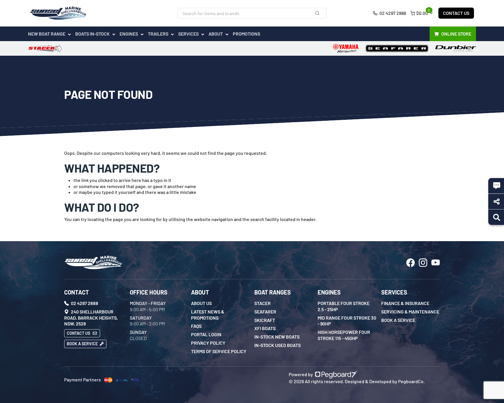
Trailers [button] (158, 33)
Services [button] (188, 33)
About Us (201, 303)
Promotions (246, 33)
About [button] (216, 33)
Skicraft (264, 320)
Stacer (262, 303)
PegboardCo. (411, 381)
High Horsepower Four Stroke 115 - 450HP (344, 335)
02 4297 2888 (392, 13)
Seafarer (265, 311)
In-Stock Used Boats (277, 345)
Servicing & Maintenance (410, 311)
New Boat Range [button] (46, 33)
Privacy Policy (208, 343)
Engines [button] (129, 33)
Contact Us (456, 13)
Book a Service (83, 343)
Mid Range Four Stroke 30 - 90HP (347, 321)
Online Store (456, 33)
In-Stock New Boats (277, 336)
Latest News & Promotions (207, 314)
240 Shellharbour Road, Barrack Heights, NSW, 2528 (91, 318)
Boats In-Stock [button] (92, 33)
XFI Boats (265, 328)
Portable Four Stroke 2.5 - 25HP (344, 306)
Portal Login (206, 334)
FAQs (196, 326)
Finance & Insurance (405, 303)
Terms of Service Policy (218, 351)
